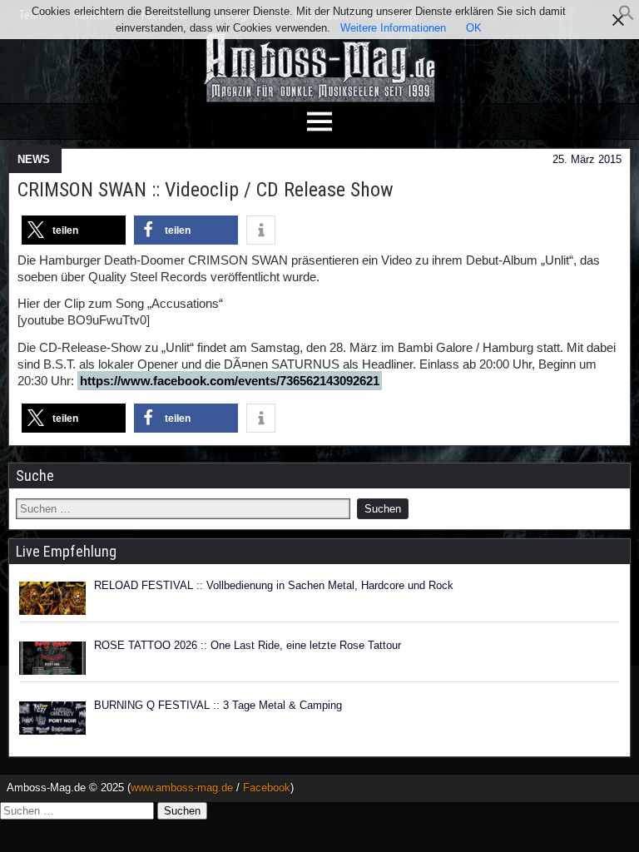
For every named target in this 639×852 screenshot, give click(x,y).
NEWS (33, 159)
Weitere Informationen (393, 28)
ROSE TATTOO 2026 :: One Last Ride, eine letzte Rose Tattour (247, 645)
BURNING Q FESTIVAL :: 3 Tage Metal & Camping (218, 705)
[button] (626, 17)
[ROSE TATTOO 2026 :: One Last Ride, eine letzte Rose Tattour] (52, 658)
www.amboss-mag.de (182, 787)
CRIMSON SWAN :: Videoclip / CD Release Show (205, 189)
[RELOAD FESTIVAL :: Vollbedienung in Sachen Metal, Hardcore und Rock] (52, 598)
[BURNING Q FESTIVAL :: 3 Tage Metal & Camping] (52, 718)
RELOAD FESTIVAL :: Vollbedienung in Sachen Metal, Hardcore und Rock (273, 585)
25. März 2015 (587, 159)
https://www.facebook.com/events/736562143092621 (229, 381)
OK (474, 28)
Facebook (266, 787)
